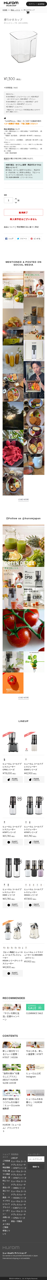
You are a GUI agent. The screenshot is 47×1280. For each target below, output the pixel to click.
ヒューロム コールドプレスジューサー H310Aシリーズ (18, 1194)
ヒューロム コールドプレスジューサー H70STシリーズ (18, 1174)
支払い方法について (6, 1190)
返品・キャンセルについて (6, 1200)
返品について (9, 227)
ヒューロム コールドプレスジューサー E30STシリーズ (18, 1204)
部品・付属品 (16, 1221)
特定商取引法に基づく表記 (28, 227)
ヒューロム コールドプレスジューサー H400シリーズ (18, 1184)
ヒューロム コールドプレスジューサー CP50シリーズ (18, 1214)
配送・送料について (6, 1180)
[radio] (4, 759)
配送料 (6, 158)
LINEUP (14, 1158)
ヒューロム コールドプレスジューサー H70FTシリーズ (18, 1164)
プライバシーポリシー (6, 1210)
